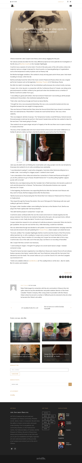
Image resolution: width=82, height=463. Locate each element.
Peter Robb (32, 285)
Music (43, 35)
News (57, 338)
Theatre (46, 425)
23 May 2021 (17, 339)
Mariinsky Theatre (42, 82)
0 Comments (35, 339)
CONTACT (61, 1)
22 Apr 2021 (48, 338)
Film (45, 419)
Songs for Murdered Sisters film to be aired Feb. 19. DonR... (56, 355)
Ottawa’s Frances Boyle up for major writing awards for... (23, 335)
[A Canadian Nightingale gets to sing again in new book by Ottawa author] (14, 288)
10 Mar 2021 (17, 360)
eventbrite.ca (33, 261)
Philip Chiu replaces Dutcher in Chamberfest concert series (24, 355)
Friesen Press (43, 230)
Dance (52, 416)
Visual (45, 428)
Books (39, 35)
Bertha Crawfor (25, 64)
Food (51, 419)
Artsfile (12, 395)
